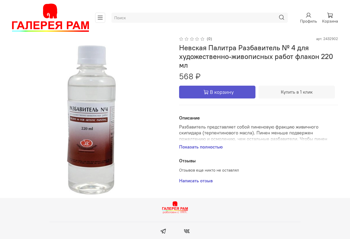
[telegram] (163, 231)
